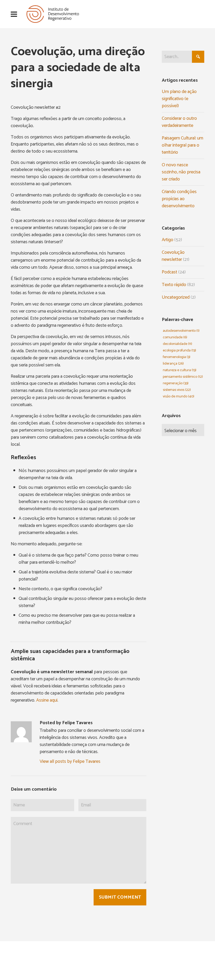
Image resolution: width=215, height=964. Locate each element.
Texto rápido (174, 285)
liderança (173, 364)
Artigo (167, 240)
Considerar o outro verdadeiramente (179, 122)
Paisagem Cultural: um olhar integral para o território (182, 145)
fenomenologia (176, 357)
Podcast (169, 272)
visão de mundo (178, 396)
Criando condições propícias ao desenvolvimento (179, 199)
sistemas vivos (177, 390)
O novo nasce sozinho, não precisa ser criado (181, 172)
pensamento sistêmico (183, 377)
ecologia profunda (179, 351)
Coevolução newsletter (173, 255)
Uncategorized (176, 297)
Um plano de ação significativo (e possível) (179, 99)
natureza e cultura (179, 370)
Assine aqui (46, 700)
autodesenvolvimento (181, 331)
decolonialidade (177, 344)
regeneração (176, 383)
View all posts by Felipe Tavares (70, 761)
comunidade (175, 337)
